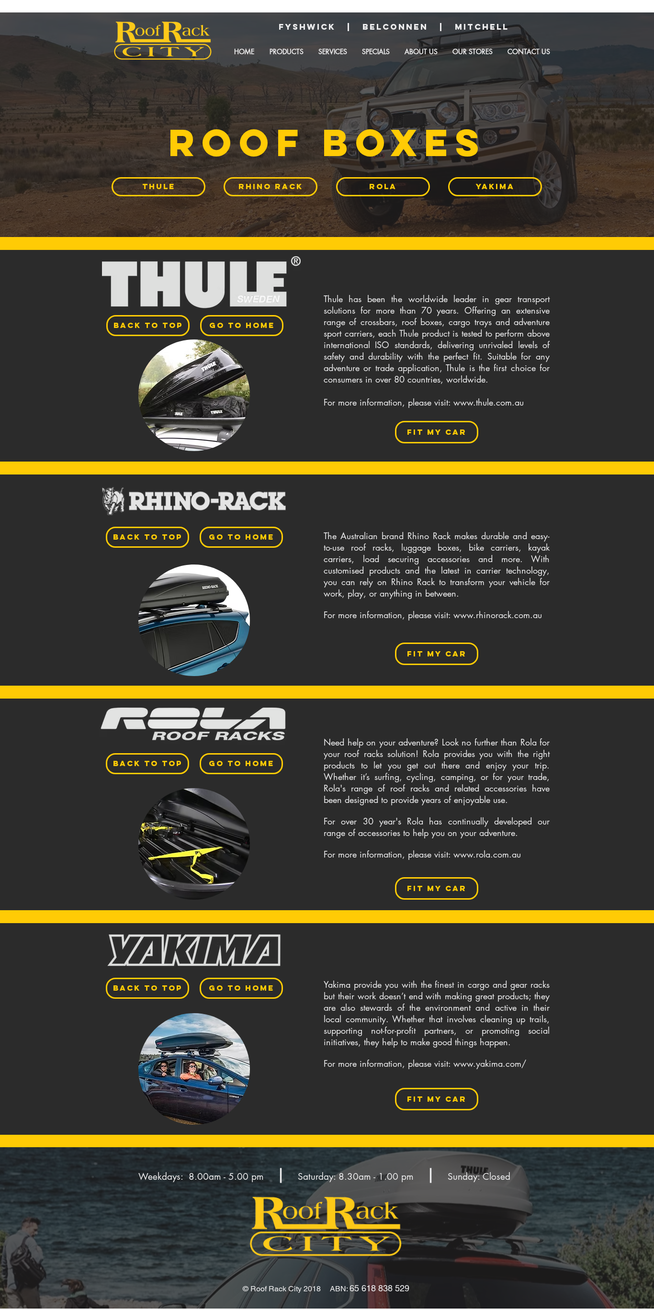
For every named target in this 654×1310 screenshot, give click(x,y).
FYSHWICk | (314, 27)
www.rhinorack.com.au (497, 615)
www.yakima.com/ (489, 1063)
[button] (286, 51)
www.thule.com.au (488, 402)
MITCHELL (486, 27)
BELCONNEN (401, 27)
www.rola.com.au (487, 854)
